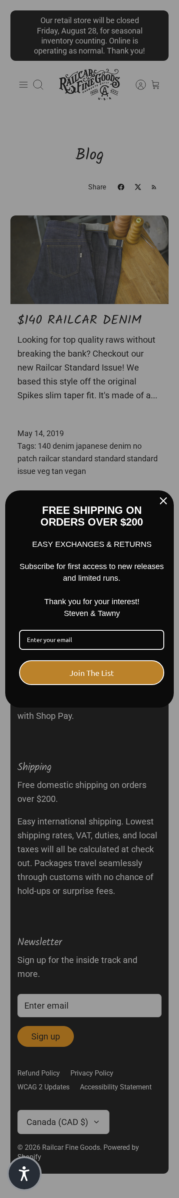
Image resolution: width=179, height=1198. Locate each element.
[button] (24, 1173)
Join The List (92, 672)
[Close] (163, 500)
